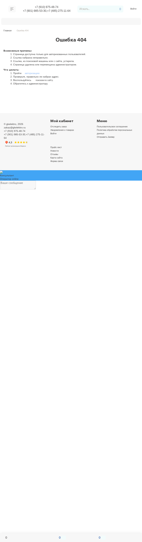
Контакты (94, 22)
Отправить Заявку (71, 22)
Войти (133, 9)
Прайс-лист (56, 148)
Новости (55, 151)
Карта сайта (57, 158)
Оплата (49, 22)
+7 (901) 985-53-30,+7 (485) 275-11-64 (46, 11)
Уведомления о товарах (64, 131)
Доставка (33, 22)
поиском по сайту (45, 81)
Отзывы (54, 155)
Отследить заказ (59, 127)
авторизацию (32, 74)
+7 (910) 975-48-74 (46, 7)
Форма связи (57, 162)
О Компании (14, 22)
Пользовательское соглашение (114, 127)
